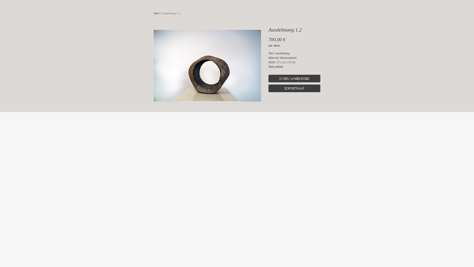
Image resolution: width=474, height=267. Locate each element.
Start (156, 13)
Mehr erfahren (275, 66)
